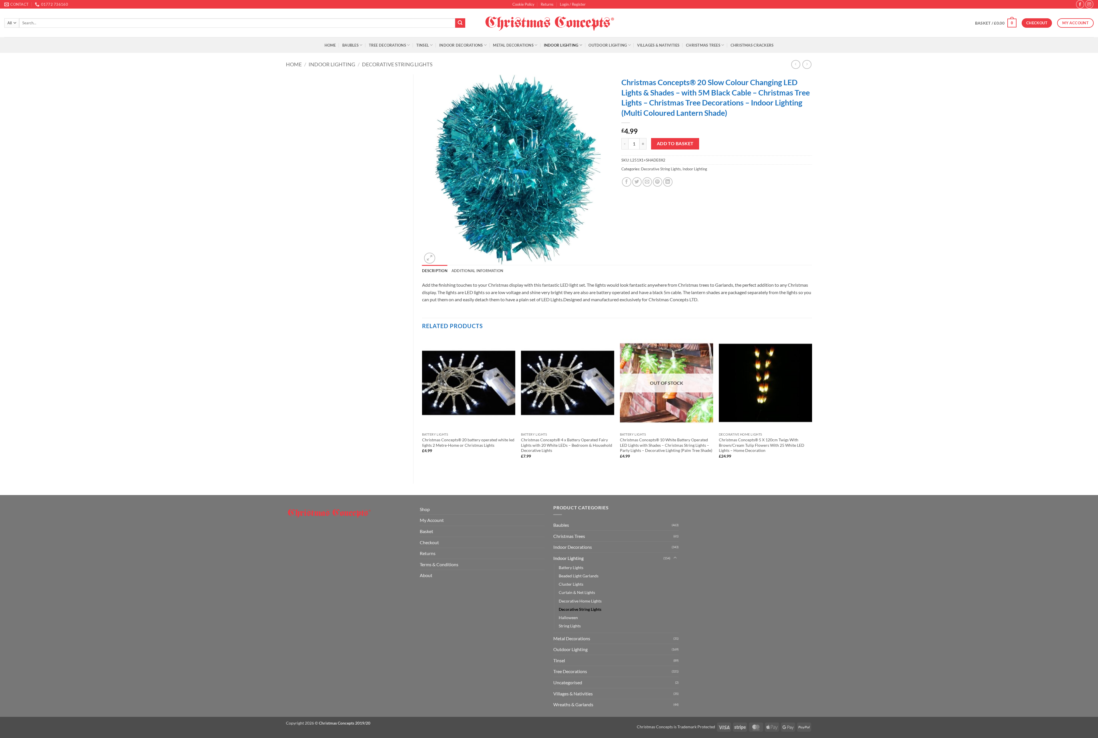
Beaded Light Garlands (578, 575)
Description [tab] (434, 270)
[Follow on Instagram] (1089, 4)
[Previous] (422, 405)
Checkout (429, 542)
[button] (573, 4)
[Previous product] (806, 64)
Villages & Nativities (658, 45)
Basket (426, 531)
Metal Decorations (513, 45)
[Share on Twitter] (637, 182)
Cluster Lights (571, 584)
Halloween (568, 617)
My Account (432, 520)
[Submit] (460, 23)
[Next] (811, 405)
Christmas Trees (703, 45)
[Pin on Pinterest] (657, 182)
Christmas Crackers (752, 45)
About (426, 575)
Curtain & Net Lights (577, 592)
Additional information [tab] (477, 270)
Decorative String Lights (397, 64)
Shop (425, 509)
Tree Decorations (387, 45)
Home (330, 45)
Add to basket (675, 143)
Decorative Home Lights (580, 601)
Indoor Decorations (461, 45)
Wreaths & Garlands (573, 704)
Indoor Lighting (561, 45)
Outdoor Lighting (607, 45)
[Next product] (795, 64)
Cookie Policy (523, 4)
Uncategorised (567, 682)
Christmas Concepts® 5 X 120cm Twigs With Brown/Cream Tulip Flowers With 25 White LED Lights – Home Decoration (761, 445)
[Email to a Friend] (647, 182)
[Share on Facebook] (626, 182)
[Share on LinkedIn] (668, 182)
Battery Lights (571, 567)
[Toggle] (675, 558)
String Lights (570, 625)
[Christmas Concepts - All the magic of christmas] (549, 23)
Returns (547, 4)
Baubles (350, 45)
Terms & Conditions (439, 564)
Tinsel (422, 45)
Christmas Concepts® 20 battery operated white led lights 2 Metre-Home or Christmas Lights (468, 442)
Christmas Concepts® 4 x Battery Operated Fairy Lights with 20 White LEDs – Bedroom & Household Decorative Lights (566, 445)
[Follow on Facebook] (1080, 4)
